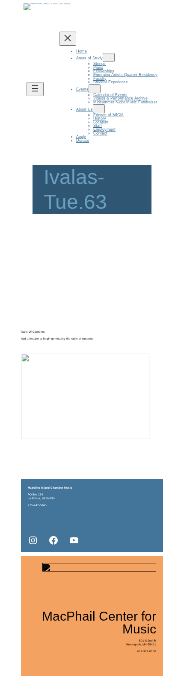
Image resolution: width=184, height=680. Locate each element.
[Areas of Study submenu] (109, 57)
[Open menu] (35, 89)
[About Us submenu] (99, 108)
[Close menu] (67, 39)
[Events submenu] (95, 88)
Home (81, 51)
